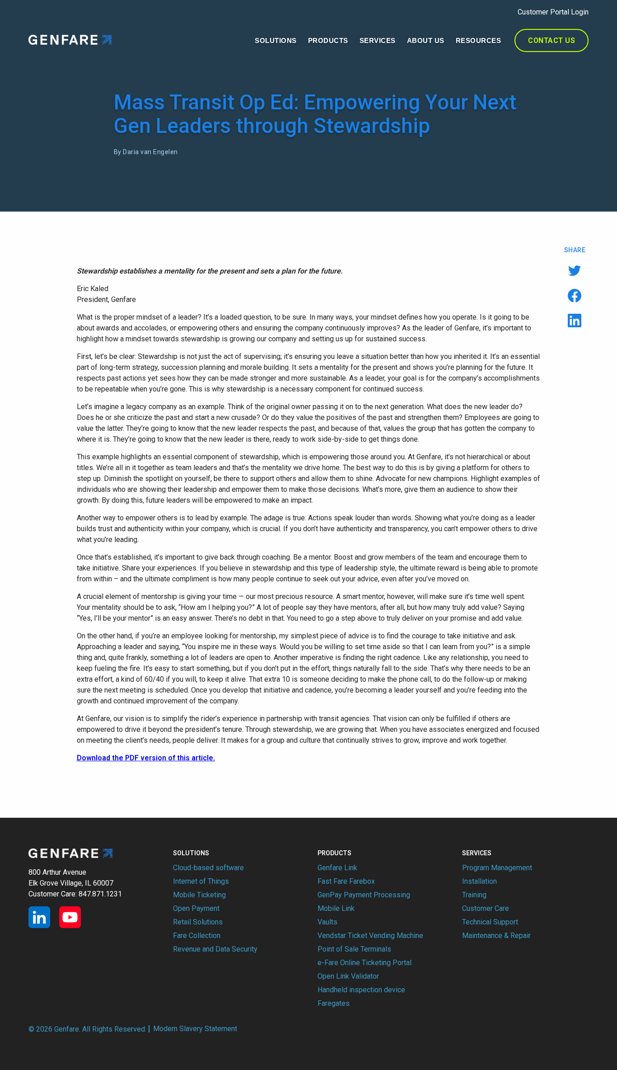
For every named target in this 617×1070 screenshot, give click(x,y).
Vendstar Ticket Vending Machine (370, 935)
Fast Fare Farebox (346, 881)
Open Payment (196, 908)
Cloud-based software (208, 867)
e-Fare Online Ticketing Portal (364, 962)
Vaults (327, 922)
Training (474, 895)
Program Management (497, 867)
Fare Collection (196, 935)
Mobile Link (336, 908)
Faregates (334, 1003)
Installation (479, 881)
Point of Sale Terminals (354, 949)
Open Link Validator (348, 976)
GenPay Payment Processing (364, 895)
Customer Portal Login (553, 12)
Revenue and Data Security (215, 949)
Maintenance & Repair (496, 935)
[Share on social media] (574, 271)
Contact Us (551, 40)
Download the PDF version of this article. (146, 758)
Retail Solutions (198, 922)
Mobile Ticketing (199, 895)
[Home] (70, 39)
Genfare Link (337, 867)
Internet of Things (201, 881)
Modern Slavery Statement (195, 1028)
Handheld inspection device (361, 989)
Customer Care (485, 908)
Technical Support (490, 922)
